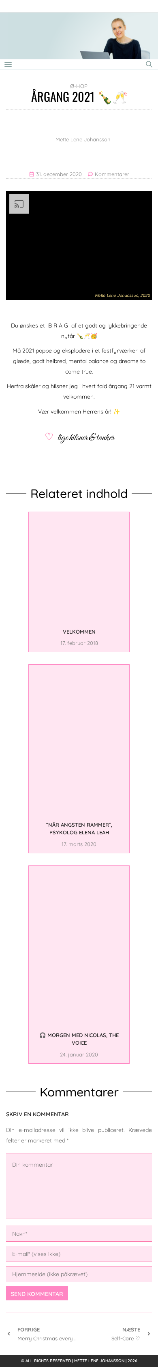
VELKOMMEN (79, 631)
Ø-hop (79, 86)
